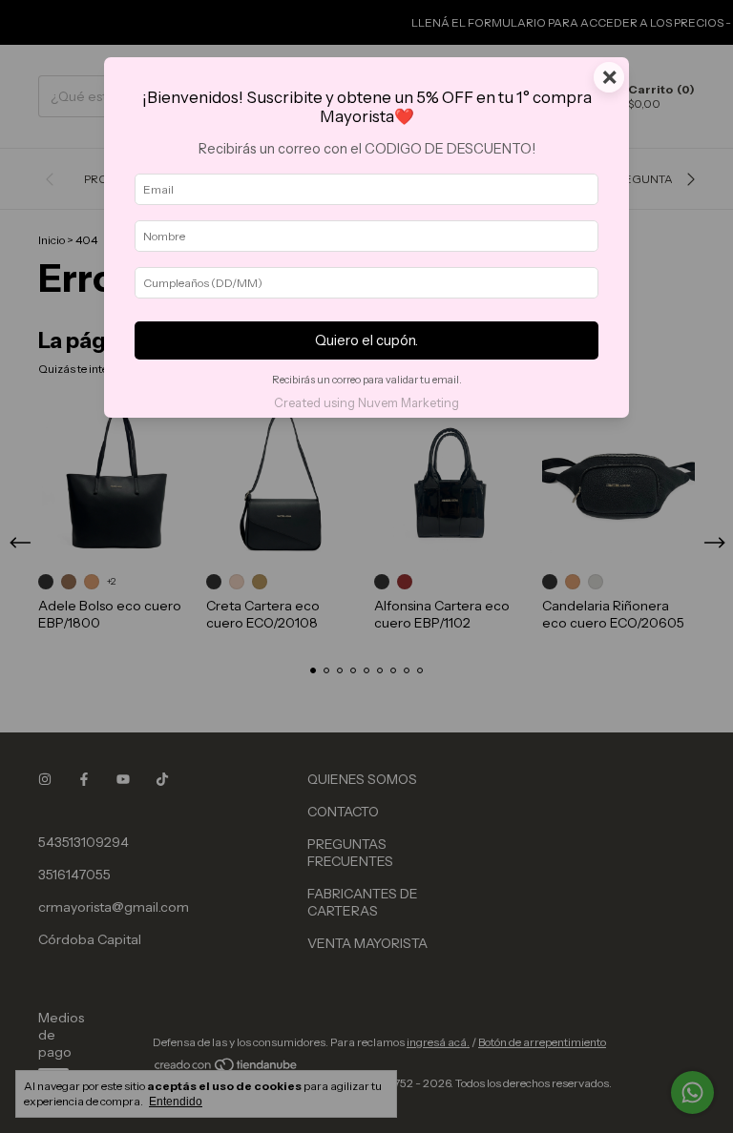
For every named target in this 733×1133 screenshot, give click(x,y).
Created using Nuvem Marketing (366, 403)
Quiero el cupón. (366, 340)
